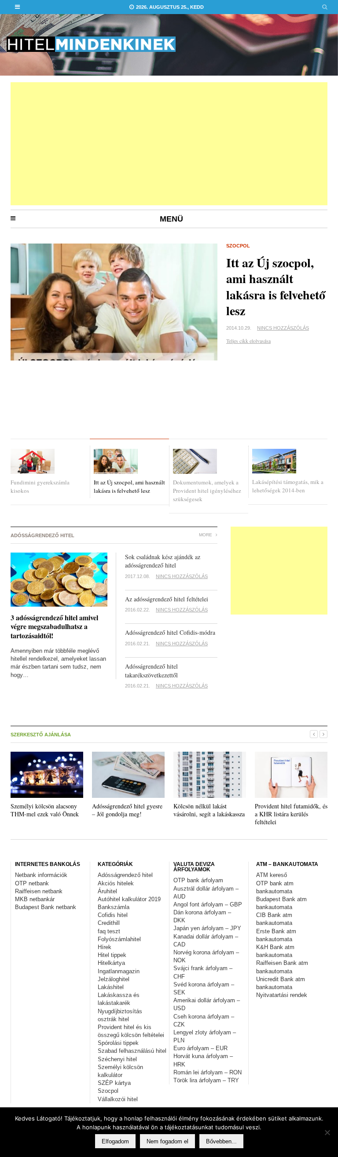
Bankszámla (113, 907)
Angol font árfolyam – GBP (207, 904)
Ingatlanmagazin (119, 971)
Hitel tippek (112, 955)
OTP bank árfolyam (198, 880)
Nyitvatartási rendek (281, 995)
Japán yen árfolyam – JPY (207, 928)
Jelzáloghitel (113, 979)
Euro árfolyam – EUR (200, 1048)
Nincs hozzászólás (283, 328)
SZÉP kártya (114, 1083)
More (206, 534)
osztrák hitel (113, 1019)
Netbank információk (41, 875)
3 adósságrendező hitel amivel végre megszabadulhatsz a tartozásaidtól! (54, 626)
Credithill (109, 923)
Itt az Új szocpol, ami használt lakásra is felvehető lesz (275, 287)
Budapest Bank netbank (45, 907)
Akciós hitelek (116, 883)
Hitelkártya (111, 963)
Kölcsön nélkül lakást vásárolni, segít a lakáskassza (209, 810)
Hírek (104, 947)
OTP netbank (32, 883)
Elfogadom (115, 1141)
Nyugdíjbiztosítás (120, 1011)
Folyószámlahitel (119, 939)
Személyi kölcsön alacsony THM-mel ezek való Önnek (45, 810)
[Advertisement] (169, 143)
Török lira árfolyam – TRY (206, 1080)
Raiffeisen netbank (38, 891)
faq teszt (109, 931)
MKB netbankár (35, 899)
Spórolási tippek (118, 1043)
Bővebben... (221, 1141)
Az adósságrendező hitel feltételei (166, 599)
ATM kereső (271, 875)
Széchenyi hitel (117, 1059)
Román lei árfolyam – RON (207, 1072)
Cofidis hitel (113, 915)
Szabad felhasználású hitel (132, 1051)
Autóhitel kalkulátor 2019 (129, 899)
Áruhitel (107, 891)
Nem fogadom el (167, 1141)
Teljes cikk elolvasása (248, 340)
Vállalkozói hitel (118, 1099)
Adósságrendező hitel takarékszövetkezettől (151, 670)
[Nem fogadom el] (327, 1132)
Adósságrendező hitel (125, 875)
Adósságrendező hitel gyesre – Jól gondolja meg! (127, 810)
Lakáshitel (111, 987)
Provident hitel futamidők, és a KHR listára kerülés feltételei (291, 814)
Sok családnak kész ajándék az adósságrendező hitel (163, 561)
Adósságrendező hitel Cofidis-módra (170, 632)
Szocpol (238, 245)
